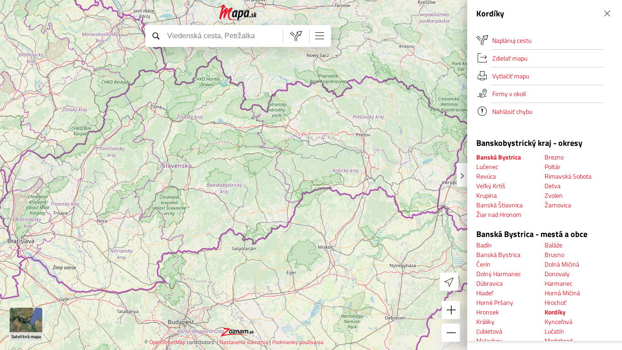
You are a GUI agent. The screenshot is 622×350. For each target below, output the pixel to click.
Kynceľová (558, 321)
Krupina (486, 195)
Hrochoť (555, 302)
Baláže (553, 245)
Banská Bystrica (498, 254)
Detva (553, 185)
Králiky (485, 321)
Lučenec (487, 166)
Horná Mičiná (562, 293)
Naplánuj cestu (511, 40)
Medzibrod (558, 340)
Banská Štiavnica (499, 205)
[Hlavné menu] (320, 35)
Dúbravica (489, 283)
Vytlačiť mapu (510, 76)
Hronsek (487, 312)
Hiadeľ (484, 293)
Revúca (486, 176)
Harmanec (558, 283)
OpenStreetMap (167, 342)
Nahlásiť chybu (512, 111)
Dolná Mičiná (562, 264)
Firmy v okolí (509, 93)
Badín (484, 245)
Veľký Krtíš (490, 185)
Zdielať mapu (509, 58)
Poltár (553, 166)
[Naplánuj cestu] (296, 36)
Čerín (483, 264)
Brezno (554, 157)
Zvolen (554, 195)
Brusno (554, 254)
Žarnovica (558, 205)
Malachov (489, 340)
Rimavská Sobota (568, 176)
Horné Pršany (494, 302)
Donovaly (557, 273)
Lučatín (554, 331)
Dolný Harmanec (498, 273)
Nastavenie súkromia (243, 342)
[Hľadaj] (156, 35)
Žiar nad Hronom (498, 214)
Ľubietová (489, 331)
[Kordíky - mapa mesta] (238, 13)
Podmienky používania (297, 342)
